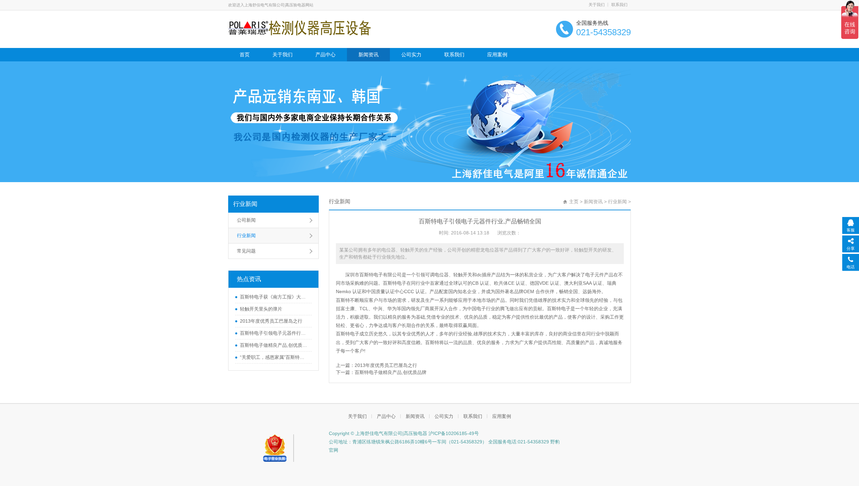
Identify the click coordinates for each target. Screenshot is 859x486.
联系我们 (619, 4)
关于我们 (597, 4)
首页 (245, 54)
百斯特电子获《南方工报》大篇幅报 (274, 297)
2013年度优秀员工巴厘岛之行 (271, 321)
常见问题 (246, 251)
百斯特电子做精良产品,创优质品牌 (274, 345)
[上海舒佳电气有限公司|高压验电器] (299, 27)
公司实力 (411, 54)
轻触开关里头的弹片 (261, 309)
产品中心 (325, 54)
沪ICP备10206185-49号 (453, 433)
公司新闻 (246, 220)
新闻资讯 (368, 54)
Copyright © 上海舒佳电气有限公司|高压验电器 (378, 433)
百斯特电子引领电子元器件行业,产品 (274, 333)
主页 (573, 201)
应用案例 (497, 54)
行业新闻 (245, 204)
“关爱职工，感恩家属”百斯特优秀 (274, 357)
